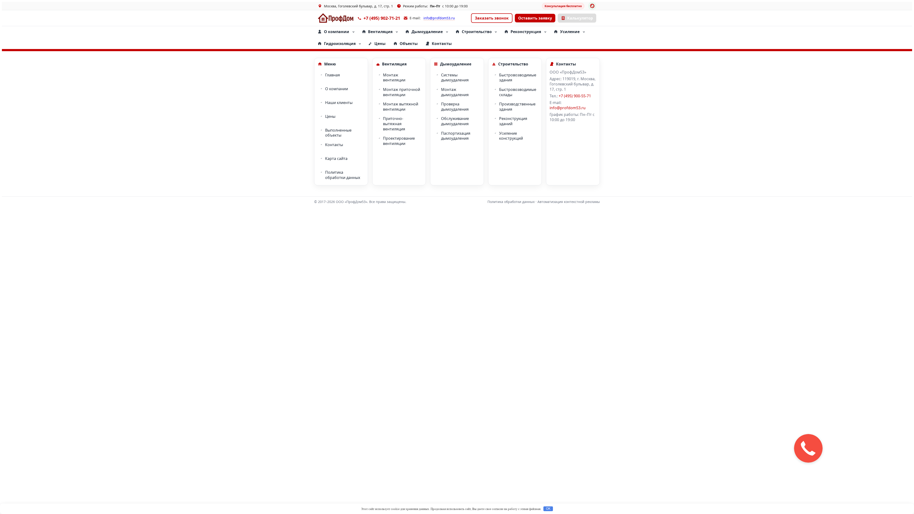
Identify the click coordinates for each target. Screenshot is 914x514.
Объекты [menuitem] (409, 43)
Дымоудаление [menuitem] (427, 31)
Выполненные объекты (338, 133)
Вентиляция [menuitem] (380, 31)
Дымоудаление (455, 64)
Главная (332, 75)
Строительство (513, 64)
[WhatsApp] (592, 6)
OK (548, 508)
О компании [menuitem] (336, 31)
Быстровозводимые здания (517, 77)
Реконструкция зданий (513, 121)
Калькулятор (580, 18)
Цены (330, 116)
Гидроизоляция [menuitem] (340, 43)
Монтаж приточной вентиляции (401, 92)
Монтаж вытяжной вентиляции (400, 106)
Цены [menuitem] (380, 43)
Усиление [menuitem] (570, 31)
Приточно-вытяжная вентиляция (394, 123)
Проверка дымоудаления (455, 106)
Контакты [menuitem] (442, 43)
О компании (336, 88)
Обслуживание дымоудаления (455, 121)
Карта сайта (336, 158)
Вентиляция (394, 64)
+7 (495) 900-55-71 (575, 96)
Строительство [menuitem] (477, 31)
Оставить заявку (535, 18)
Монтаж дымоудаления (455, 92)
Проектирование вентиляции (399, 141)
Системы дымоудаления (455, 77)
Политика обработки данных (342, 175)
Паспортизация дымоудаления (455, 136)
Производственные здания (517, 106)
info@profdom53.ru (439, 18)
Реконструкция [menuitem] (526, 31)
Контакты (334, 144)
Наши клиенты (339, 102)
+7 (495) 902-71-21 (381, 18)
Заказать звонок (492, 18)
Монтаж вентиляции (394, 77)
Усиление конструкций (511, 136)
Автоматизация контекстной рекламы (568, 201)
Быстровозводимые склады (517, 92)
